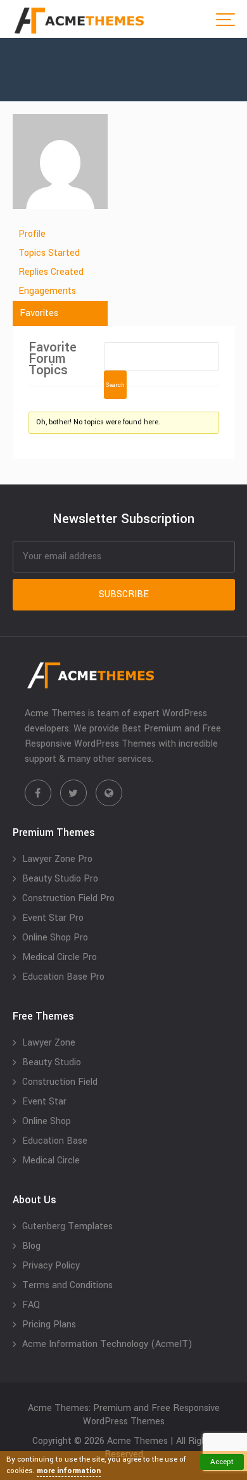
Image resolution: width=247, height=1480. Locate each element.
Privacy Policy (51, 1265)
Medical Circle (51, 1160)
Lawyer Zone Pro (57, 859)
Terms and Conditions (67, 1285)
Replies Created (51, 272)
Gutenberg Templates (67, 1226)
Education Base (54, 1141)
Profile (32, 234)
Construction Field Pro (68, 898)
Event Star (44, 1101)
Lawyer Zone (48, 1042)
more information (69, 1470)
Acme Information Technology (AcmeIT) (107, 1344)
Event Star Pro (53, 918)
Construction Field (60, 1082)
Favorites (39, 313)
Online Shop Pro (55, 937)
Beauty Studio (51, 1062)
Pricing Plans (49, 1324)
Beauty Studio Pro (60, 878)
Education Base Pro (63, 977)
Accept (222, 1462)
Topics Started (49, 253)
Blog (31, 1246)
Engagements (47, 291)
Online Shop (46, 1121)
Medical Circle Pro (59, 957)
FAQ (31, 1305)
